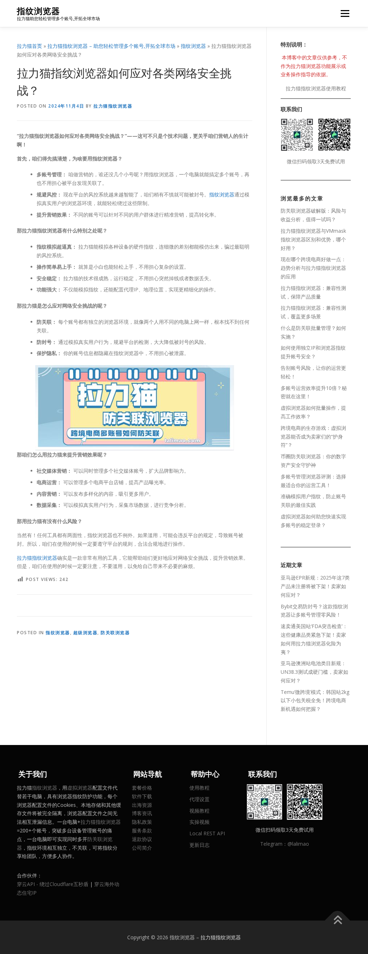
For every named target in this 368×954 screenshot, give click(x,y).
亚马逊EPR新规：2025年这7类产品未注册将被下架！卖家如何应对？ (315, 586)
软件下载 (142, 796)
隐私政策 (142, 821)
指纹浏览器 (38, 11)
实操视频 (199, 821)
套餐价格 (142, 787)
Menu (345, 13)
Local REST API (207, 833)
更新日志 (199, 844)
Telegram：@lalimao (284, 843)
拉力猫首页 (29, 45)
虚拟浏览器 (79, 787)
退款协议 (142, 839)
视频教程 (199, 810)
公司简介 (142, 847)
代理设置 (199, 799)
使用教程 (199, 787)
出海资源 (142, 804)
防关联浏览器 (115, 633)
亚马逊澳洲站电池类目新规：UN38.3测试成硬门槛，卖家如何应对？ (314, 672)
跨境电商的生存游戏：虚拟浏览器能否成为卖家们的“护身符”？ (313, 436)
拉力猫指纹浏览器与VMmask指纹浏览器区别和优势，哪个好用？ (313, 239)
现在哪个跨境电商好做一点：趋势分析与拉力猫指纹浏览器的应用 (313, 268)
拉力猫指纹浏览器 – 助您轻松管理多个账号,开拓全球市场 (111, 45)
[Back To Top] (337, 920)
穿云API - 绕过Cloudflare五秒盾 (52, 884)
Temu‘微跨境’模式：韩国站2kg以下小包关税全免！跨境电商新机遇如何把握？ (315, 701)
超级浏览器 (85, 633)
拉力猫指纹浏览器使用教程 (316, 88)
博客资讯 (142, 813)
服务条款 (142, 830)
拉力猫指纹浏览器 (112, 106)
